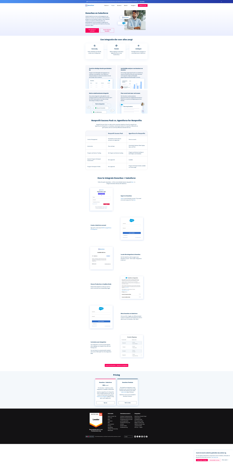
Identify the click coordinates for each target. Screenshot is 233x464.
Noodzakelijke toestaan (215, 460)
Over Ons (110, 417)
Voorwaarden (111, 424)
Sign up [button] (105, 402)
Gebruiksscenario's (125, 413)
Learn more (123, 392)
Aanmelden (142, 1)
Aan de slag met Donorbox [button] (107, 30)
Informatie (110, 413)
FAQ (109, 422)
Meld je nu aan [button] (142, 5)
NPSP (103, 227)
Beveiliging (110, 427)
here (132, 182)
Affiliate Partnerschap (113, 428)
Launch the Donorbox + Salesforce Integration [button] (116, 365)
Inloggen (133, 5)
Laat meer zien (214, 457)
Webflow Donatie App (140, 424)
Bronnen (119, 5)
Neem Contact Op (112, 416)
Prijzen (112, 5)
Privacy (109, 425)
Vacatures (110, 421)
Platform (106, 5)
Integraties (137, 413)
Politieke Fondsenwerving (126, 416)
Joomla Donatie (138, 425)
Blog (109, 419)
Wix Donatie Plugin (139, 421)
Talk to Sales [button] (128, 402)
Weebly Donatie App (139, 422)
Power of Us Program (102, 396)
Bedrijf (125, 5)
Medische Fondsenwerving (126, 417)
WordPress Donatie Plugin (140, 416)
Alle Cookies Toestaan (202, 460)
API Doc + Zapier (138, 427)
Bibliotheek (110, 430)
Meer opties (224, 460)
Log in (122, 198)
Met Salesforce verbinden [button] (92, 30)
